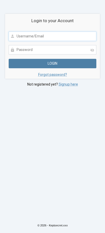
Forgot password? (52, 75)
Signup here (68, 84)
